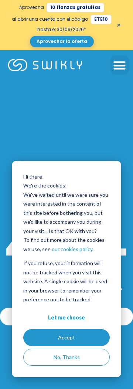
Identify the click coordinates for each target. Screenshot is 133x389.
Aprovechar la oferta (62, 41)
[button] (120, 65)
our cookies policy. (72, 249)
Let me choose (66, 317)
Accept (66, 337)
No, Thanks (67, 357)
